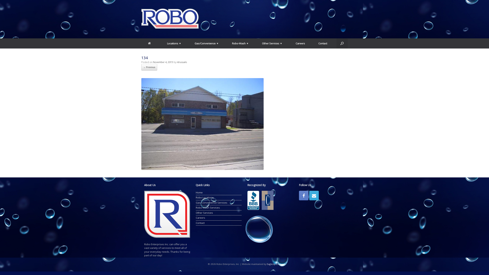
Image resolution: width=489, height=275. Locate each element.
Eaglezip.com (274, 264)
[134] (202, 169)
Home (199, 192)
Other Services (204, 212)
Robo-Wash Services (208, 207)
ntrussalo (182, 62)
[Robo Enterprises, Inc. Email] (314, 195)
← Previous (149, 67)
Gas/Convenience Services (211, 202)
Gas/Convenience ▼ (207, 43)
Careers (300, 43)
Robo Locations (205, 197)
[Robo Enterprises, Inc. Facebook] (303, 195)
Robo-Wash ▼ (240, 43)
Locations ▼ (174, 43)
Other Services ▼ (272, 43)
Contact (322, 43)
